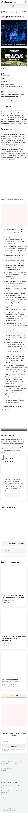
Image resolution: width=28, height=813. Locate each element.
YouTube (17, 787)
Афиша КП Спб (5, 12)
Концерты (11, 12)
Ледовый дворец (5, 75)
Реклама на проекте (6, 761)
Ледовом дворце (18, 110)
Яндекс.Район (18, 790)
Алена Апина (4, 86)
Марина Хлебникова (14, 86)
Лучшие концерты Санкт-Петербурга (21, 12)
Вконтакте (17, 785)
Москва (17, 763)
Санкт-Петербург (19, 761)
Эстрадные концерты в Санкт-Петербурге (12, 95)
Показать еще (14, 695)
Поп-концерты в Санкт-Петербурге (13, 93)
